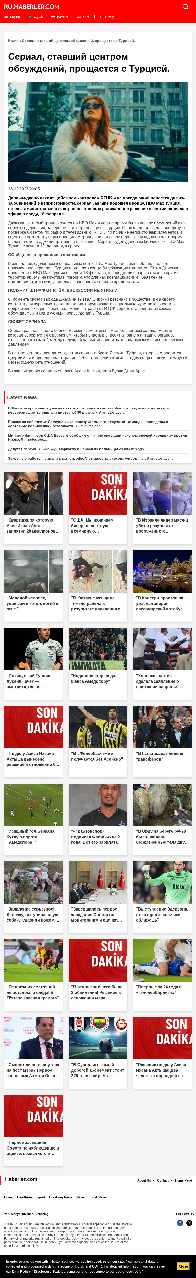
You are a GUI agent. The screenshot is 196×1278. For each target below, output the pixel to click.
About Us (144, 1180)
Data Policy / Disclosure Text (35, 1271)
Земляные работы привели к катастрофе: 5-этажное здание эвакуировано (90, 458)
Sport (40, 1197)
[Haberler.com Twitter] (189, 1225)
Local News (98, 1197)
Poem (8, 1197)
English (14, 17)
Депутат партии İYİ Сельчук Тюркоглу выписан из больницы (77, 449)
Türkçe (109, 17)
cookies (100, 1261)
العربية (38, 17)
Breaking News (60, 1197)
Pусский (62, 17)
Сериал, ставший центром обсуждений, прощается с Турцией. (71, 41)
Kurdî (86, 17)
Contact (163, 1180)
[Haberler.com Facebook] (180, 1225)
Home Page (183, 1180)
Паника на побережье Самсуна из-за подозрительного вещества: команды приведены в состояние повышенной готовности (88, 424)
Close (183, 1266)
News (80, 1197)
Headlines (25, 1197)
